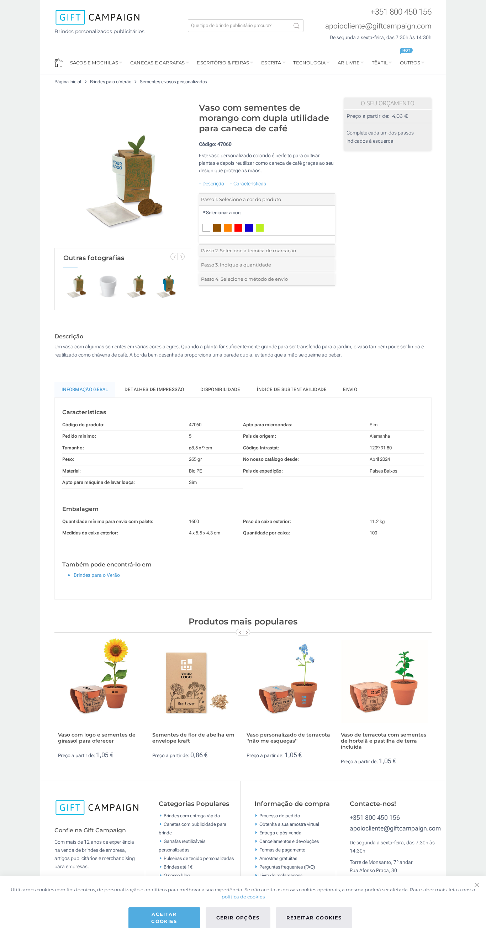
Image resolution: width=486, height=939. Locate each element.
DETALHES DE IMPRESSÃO (154, 389)
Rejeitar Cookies (314, 917)
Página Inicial (68, 81)
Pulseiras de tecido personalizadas (199, 858)
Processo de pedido (279, 815)
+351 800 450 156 (401, 12)
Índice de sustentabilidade (292, 389)
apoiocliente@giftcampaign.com (378, 26)
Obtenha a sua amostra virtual (289, 824)
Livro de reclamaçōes (280, 875)
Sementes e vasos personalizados (173, 81)
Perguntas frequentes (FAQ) (287, 867)
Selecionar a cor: (221, 212)
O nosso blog (177, 875)
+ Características (248, 183)
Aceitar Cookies (164, 917)
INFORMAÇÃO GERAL (85, 389)
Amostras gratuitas (278, 858)
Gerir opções (238, 917)
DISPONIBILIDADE (220, 389)
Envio (350, 389)
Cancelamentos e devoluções (289, 841)
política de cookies (243, 897)
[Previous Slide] (174, 256)
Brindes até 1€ (178, 867)
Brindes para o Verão (111, 81)
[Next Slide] (181, 256)
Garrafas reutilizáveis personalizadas (182, 846)
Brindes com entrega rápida (192, 815)
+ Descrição (211, 183)
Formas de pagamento (282, 850)
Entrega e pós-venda (280, 832)
